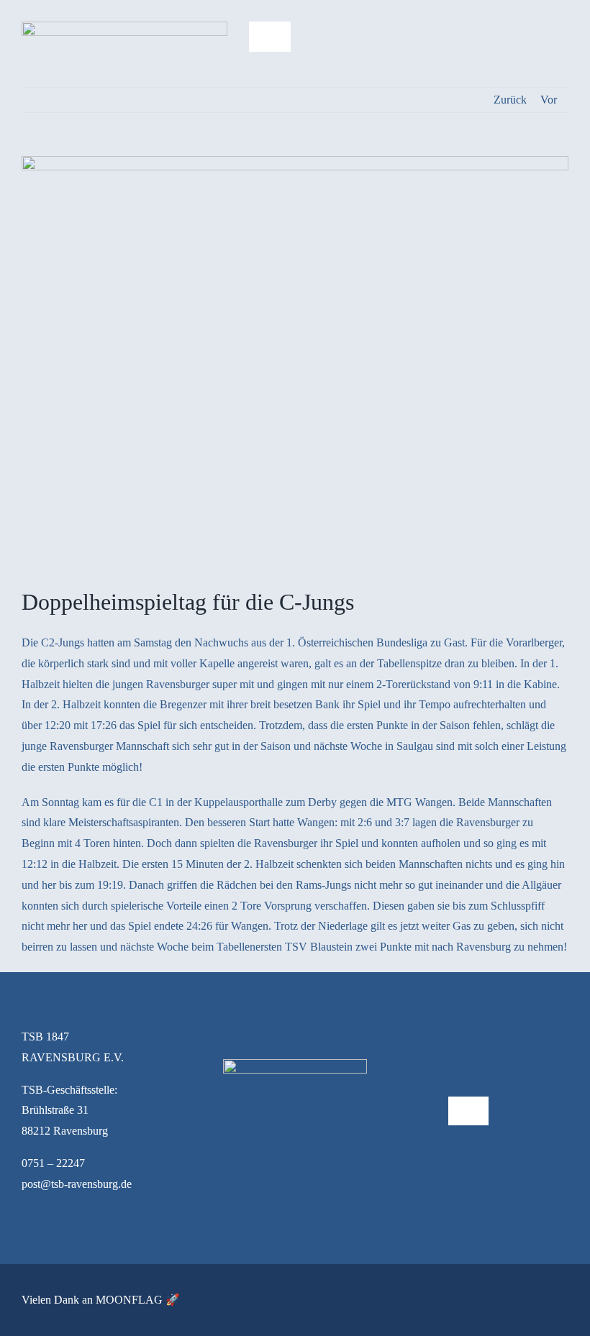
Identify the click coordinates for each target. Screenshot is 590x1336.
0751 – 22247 (53, 1163)
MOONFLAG (129, 1300)
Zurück (510, 99)
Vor (548, 99)
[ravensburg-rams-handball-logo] (124, 27)
